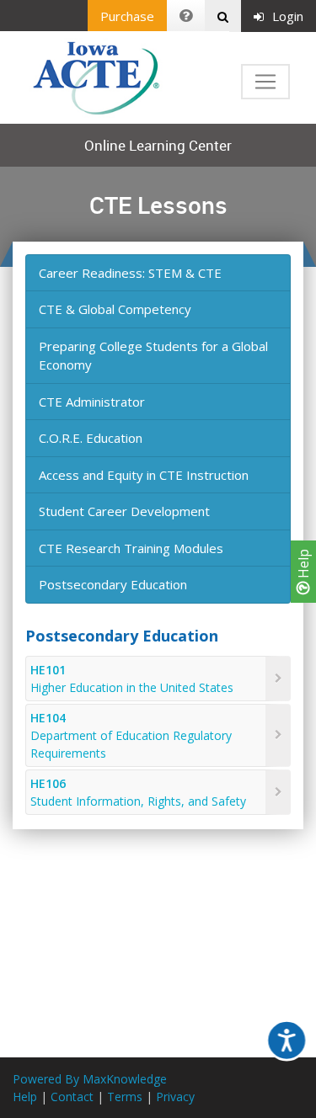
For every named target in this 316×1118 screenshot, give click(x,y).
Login (287, 16)
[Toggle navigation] (265, 81)
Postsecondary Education (113, 584)
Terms (124, 1097)
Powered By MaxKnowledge (90, 1079)
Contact (72, 1097)
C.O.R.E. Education (90, 437)
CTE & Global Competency (115, 309)
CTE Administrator (92, 401)
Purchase (127, 16)
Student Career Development (124, 511)
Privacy (175, 1097)
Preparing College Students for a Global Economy (153, 356)
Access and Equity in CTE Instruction (144, 474)
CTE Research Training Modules (131, 548)
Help (303, 565)
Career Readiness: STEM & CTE (130, 272)
